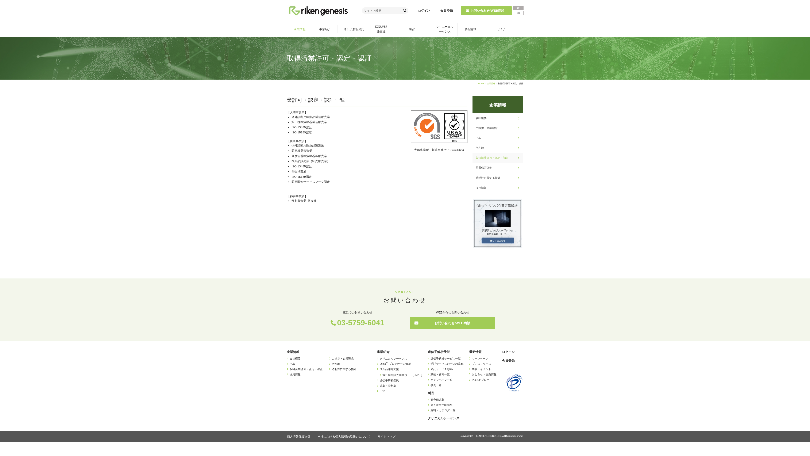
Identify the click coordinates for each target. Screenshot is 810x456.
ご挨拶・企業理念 (487, 128)
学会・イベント (481, 369)
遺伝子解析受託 (354, 29)
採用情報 (481, 187)
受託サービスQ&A (442, 369)
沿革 (478, 138)
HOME (481, 83)
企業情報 (300, 29)
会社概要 (481, 118)
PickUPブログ (480, 379)
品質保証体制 (484, 167)
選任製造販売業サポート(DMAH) (402, 375)
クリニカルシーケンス (445, 29)
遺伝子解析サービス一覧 (446, 358)
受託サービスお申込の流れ (447, 363)
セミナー (503, 29)
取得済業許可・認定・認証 (492, 157)
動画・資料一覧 (440, 374)
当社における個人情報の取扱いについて (344, 436)
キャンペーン (480, 358)
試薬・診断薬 (388, 385)
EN (518, 13)
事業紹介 (325, 29)
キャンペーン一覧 (441, 379)
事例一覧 (436, 385)
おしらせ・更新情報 (484, 374)
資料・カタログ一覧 (443, 410)
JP (518, 8)
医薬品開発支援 (381, 29)
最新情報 (470, 29)
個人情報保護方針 (298, 436)
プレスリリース (481, 363)
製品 (412, 29)
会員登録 (446, 10)
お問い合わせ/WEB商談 (452, 323)
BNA (382, 391)
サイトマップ (386, 436)
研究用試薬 (437, 399)
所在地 (480, 148)
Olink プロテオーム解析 (395, 363)
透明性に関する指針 (488, 177)
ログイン (424, 10)
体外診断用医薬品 (441, 405)
